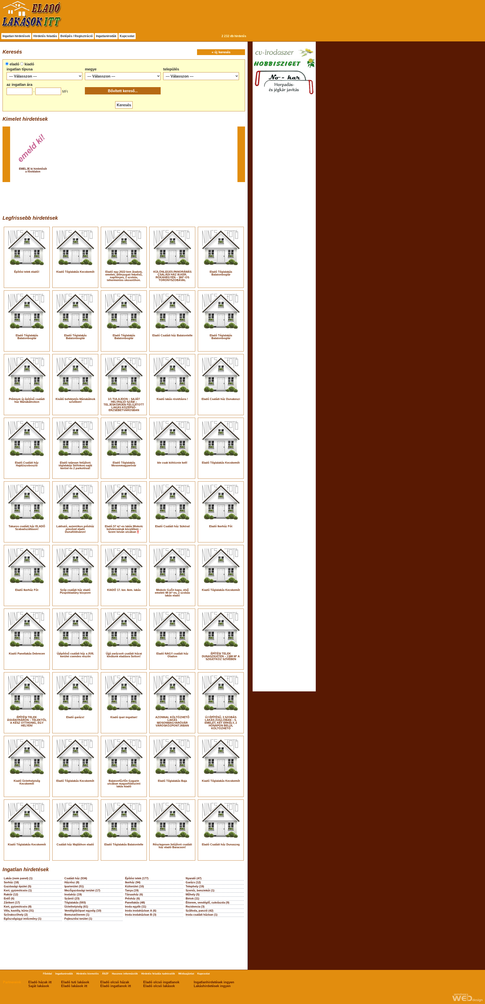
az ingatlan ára (19, 84)
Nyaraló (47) (194, 878)
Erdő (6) (9, 898)
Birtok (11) (192, 898)
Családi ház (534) (75, 878)
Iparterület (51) (74, 886)
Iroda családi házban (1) (201, 914)
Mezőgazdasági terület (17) (82, 890)
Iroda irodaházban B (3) (140, 914)
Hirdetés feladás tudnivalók (158, 973)
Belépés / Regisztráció (76, 36)
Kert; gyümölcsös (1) (18, 890)
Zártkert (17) (12, 902)
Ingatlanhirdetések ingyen (214, 982)
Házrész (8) (71, 882)
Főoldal (47, 973)
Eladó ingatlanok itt (115, 986)
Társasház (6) (134, 894)
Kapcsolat (127, 36)
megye (90, 69)
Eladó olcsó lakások (159, 986)
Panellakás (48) (135, 902)
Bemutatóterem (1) (76, 914)
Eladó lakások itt (74, 986)
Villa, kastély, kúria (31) (19, 910)
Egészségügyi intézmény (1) (22, 918)
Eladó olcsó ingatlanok (161, 982)
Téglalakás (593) (75, 902)
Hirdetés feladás (45, 36)
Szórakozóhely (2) (16, 914)
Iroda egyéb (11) (135, 906)
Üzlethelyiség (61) (76, 906)
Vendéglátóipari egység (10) (82, 910)
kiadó (29, 64)
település (171, 69)
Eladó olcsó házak (114, 982)
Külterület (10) (134, 886)
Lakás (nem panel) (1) (18, 878)
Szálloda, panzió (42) (199, 910)
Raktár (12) (11, 894)
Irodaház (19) (73, 894)
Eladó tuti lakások (75, 982)
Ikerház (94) (132, 882)
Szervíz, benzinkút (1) (200, 890)
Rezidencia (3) (195, 906)
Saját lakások (38, 986)
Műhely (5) (193, 894)
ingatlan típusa (20, 69)
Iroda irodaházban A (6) (140, 910)
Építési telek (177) (137, 878)
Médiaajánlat (186, 973)
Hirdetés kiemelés (87, 973)
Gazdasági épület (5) (17, 886)
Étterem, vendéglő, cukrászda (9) (207, 902)
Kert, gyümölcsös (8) (18, 906)
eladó (14, 64)
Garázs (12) (193, 882)
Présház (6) (132, 898)
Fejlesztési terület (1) (78, 918)
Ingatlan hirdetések (16, 36)
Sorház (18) (11, 882)
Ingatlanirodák (106, 36)
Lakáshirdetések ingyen (212, 986)
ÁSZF (105, 973)
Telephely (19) (195, 886)
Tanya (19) (132, 890)
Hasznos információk (125, 973)
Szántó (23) (72, 898)
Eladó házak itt (40, 982)
